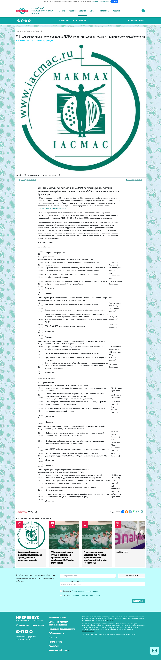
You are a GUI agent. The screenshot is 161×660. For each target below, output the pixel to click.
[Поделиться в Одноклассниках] (126, 512)
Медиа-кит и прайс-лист (58, 650)
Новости (72, 10)
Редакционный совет (57, 617)
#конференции (46, 40)
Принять (114, 1)
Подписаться (137, 21)
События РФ (37, 31)
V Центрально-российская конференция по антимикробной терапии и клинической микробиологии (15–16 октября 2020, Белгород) (95, 557)
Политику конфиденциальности (85, 591)
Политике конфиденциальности (101, 1)
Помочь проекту (55, 641)
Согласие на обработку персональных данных (58, 623)
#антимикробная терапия (27, 40)
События (82, 10)
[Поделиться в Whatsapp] (133, 512)
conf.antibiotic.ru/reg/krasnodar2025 (52, 208)
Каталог (93, 10)
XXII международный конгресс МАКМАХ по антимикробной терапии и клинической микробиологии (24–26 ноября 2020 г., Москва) (62, 557)
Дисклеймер (54, 645)
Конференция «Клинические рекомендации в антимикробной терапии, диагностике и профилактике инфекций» (30, 556)
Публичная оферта (56, 633)
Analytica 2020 (121, 552)
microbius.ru (110, 620)
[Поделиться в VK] (122, 512)
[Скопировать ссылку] (141, 512)
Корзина (116, 10)
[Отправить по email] (137, 512)
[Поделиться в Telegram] (130, 512)
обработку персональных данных (86, 595)
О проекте (53, 637)
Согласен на (81, 595)
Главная (62, 10)
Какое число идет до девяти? (72, 581)
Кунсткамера (79, 21)
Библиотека (105, 10)
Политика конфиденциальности (62, 628)
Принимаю (80, 591)
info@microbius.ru (23, 639)
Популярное (65, 21)
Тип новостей (131, 576)
